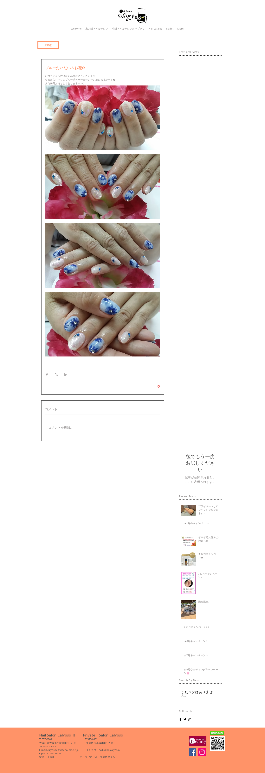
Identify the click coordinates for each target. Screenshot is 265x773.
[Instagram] (202, 752)
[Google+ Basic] (189, 719)
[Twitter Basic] (184, 719)
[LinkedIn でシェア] (66, 374)
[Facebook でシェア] (47, 374)
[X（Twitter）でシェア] (56, 374)
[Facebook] (192, 752)
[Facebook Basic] (180, 719)
